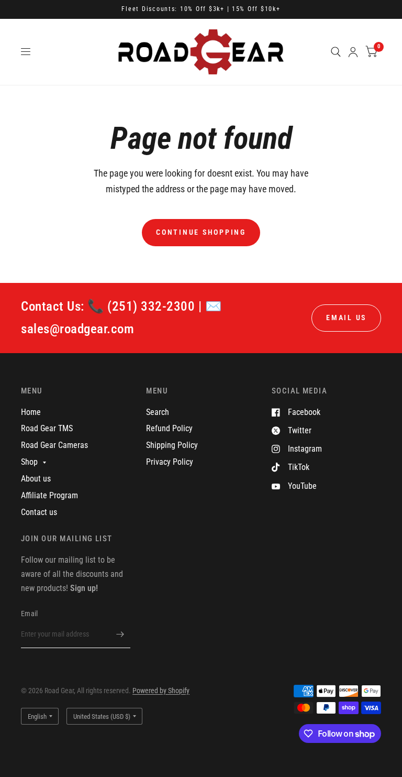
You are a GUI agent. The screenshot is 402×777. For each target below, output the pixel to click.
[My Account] (353, 52)
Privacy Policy (169, 462)
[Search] (335, 52)
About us (36, 479)
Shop (29, 462)
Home (31, 412)
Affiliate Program (49, 495)
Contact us (39, 512)
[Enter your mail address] (119, 634)
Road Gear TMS (47, 428)
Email (29, 613)
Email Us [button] (346, 317)
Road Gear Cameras (54, 445)
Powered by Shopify (160, 690)
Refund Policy (169, 428)
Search (157, 412)
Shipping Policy (172, 445)
